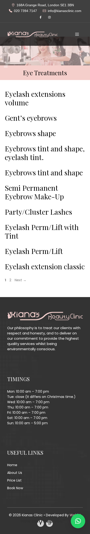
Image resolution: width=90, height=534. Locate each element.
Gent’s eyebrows (31, 118)
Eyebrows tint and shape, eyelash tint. (45, 153)
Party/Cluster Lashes (38, 212)
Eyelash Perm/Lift (34, 251)
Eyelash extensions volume (35, 98)
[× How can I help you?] (78, 521)
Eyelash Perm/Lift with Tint (42, 231)
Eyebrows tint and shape (44, 172)
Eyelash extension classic (45, 266)
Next (20, 280)
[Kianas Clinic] (32, 34)
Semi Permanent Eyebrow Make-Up (34, 192)
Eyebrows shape (30, 133)
